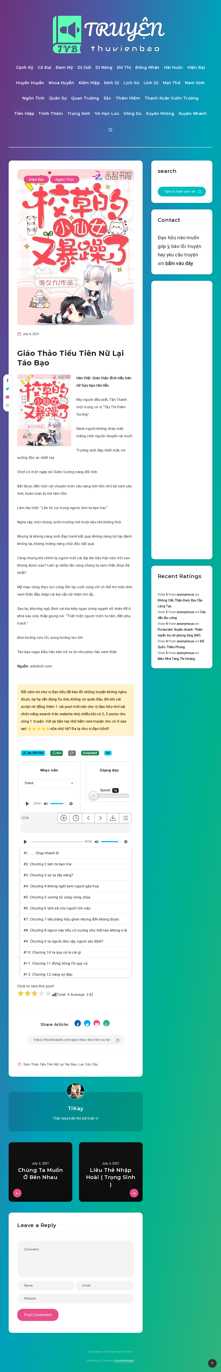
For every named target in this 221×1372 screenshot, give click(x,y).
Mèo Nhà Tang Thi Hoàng (176, 659)
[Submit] (200, 191)
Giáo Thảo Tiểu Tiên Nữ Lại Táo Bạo (50, 1064)
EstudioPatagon (124, 1360)
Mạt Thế (171, 82)
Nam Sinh (195, 82)
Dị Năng (104, 67)
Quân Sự (58, 98)
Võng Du (132, 113)
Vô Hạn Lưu (107, 113)
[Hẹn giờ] (76, 818)
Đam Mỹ (64, 67)
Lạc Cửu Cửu (88, 1064)
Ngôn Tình (33, 98)
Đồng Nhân (147, 67)
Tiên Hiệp (24, 113)
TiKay (76, 1108)
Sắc (107, 98)
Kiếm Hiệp (89, 82)
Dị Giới (84, 67)
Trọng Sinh (78, 113)
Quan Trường (85, 98)
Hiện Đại (196, 67)
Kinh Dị (111, 82)
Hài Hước (173, 67)
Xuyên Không (160, 113)
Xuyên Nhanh (193, 113)
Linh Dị (151, 82)
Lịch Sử (131, 82)
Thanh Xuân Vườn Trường (172, 98)
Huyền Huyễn (30, 82)
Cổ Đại (44, 67)
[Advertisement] (182, 419)
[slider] (33, 804)
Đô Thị (124, 67)
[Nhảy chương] (63, 818)
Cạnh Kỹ (24, 67)
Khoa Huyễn (61, 82)
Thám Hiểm (128, 98)
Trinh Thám (50, 113)
